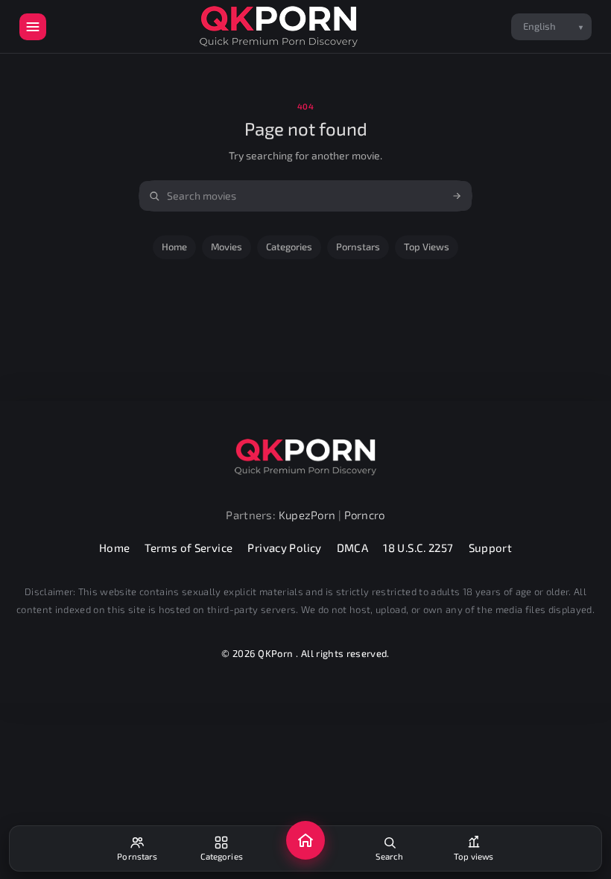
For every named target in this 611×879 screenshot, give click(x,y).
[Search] (457, 196)
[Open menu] (32, 26)
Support (491, 547)
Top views (426, 247)
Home (174, 247)
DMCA (353, 547)
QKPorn (275, 653)
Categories (289, 247)
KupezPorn (307, 514)
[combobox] (305, 196)
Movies (226, 247)
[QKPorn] (278, 26)
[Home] (305, 840)
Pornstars (358, 247)
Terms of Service (188, 547)
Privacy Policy (284, 547)
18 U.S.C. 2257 (418, 547)
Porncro (364, 514)
